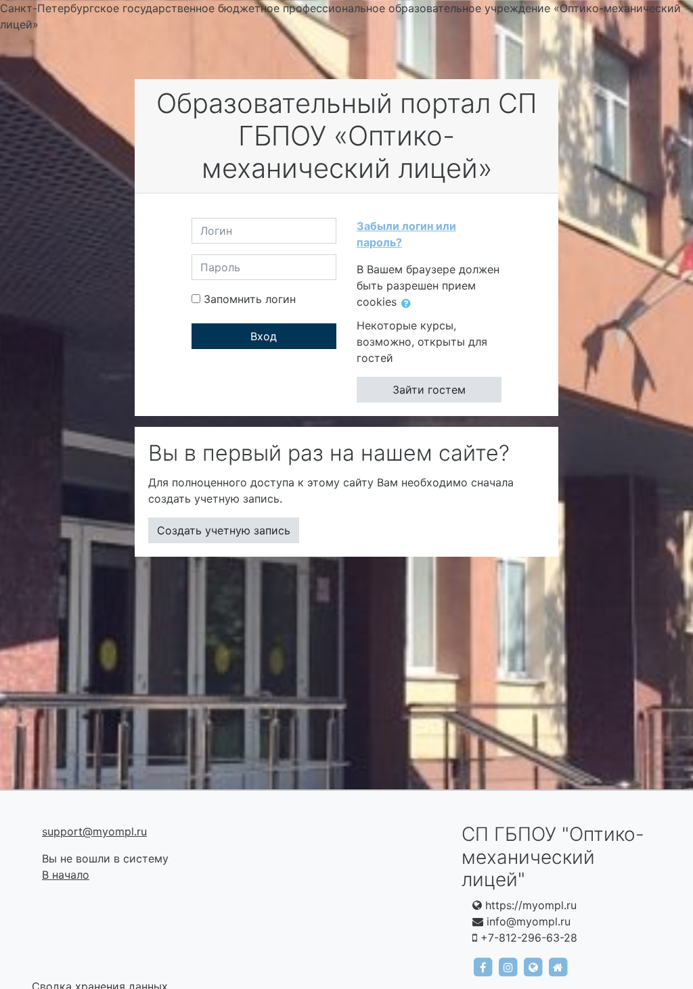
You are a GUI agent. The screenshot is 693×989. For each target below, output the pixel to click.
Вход (263, 336)
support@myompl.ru (94, 831)
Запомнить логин (250, 299)
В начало (65, 874)
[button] (409, 303)
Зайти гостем (429, 389)
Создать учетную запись (223, 530)
